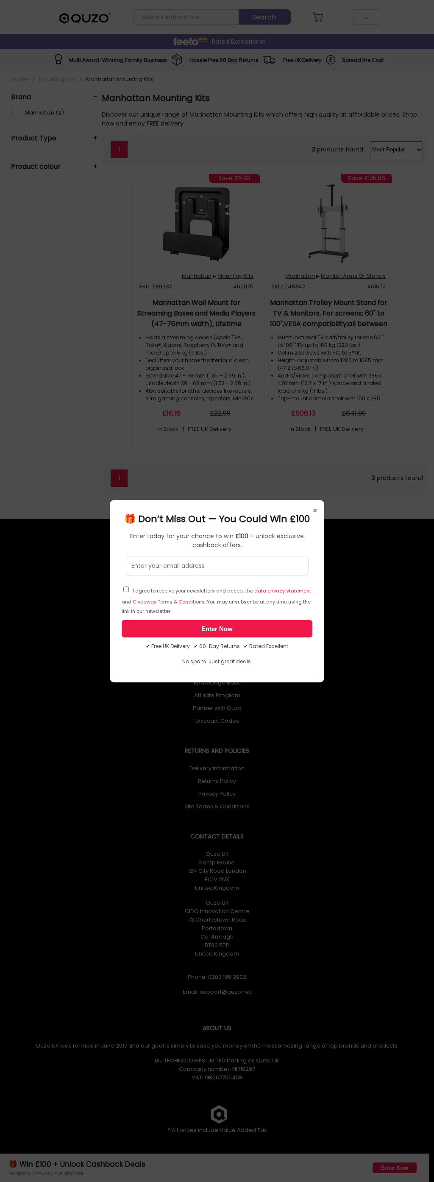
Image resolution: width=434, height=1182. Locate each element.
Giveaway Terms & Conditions (169, 601)
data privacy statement (282, 590)
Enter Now (217, 628)
